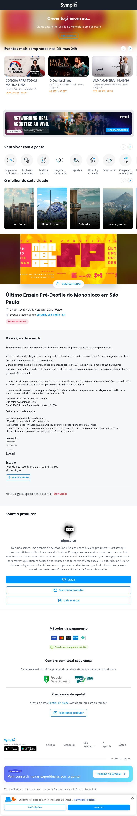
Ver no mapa (20, 477)
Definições (35, 807)
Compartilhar (71, 284)
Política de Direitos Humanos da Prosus (62, 789)
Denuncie (60, 494)
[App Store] (11, 748)
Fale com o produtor (71, 590)
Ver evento (68, 35)
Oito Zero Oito (11, 445)
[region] (68, 805)
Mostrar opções (122, 758)
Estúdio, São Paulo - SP (51, 314)
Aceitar (99, 807)
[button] (10, 799)
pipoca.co (10, 449)
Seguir (71, 579)
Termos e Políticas (13, 789)
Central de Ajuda (59, 703)
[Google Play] (28, 748)
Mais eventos (71, 600)
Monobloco (10, 442)
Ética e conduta (32, 789)
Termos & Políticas (84, 799)
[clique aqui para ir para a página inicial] (68, 4)
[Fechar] (132, 798)
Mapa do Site (91, 789)
